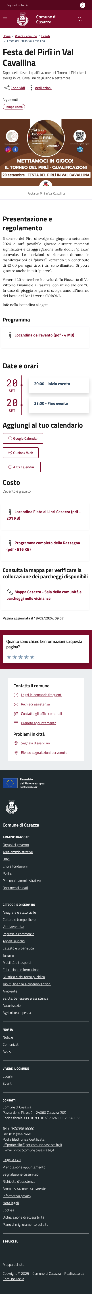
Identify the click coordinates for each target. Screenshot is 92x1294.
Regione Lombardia (17, 5)
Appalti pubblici (14, 941)
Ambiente (10, 991)
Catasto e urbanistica (18, 948)
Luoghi (8, 1076)
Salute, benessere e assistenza (25, 998)
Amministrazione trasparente (24, 1188)
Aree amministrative (18, 852)
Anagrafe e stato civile (19, 912)
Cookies (8, 1210)
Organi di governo (16, 844)
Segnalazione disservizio (20, 1174)
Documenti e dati (15, 887)
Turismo (8, 955)
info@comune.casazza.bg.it (34, 1150)
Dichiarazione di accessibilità (23, 1217)
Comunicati (11, 1044)
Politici (7, 873)
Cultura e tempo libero (19, 919)
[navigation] (5, 18)
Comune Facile (13, 1278)
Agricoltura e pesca (17, 1012)
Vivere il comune (26, 36)
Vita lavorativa (13, 926)
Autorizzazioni (13, 1005)
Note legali (11, 1203)
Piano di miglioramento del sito (25, 1224)
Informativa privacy (17, 1195)
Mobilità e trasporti (17, 962)
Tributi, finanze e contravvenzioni (27, 984)
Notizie (8, 1037)
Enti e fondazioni (15, 866)
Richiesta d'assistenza (19, 1181)
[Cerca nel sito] (80, 19)
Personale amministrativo (22, 880)
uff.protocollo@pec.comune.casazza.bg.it (32, 1144)
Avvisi (7, 1051)
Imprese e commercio (18, 933)
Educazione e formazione (21, 969)
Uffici (6, 859)
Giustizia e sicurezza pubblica (24, 976)
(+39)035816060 (21, 1128)
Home (6, 36)
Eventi (45, 36)
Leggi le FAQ (12, 1160)
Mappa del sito (13, 1264)
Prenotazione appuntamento (24, 1167)
